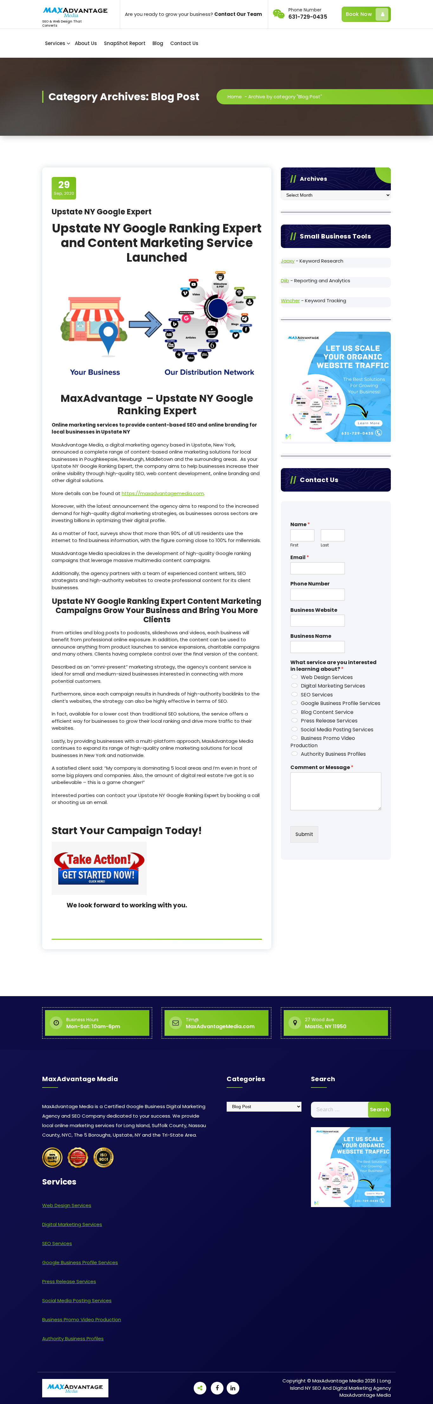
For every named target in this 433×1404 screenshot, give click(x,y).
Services (55, 43)
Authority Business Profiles (333, 754)
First (294, 545)
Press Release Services (329, 720)
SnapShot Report (124, 43)
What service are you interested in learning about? (333, 666)
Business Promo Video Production (322, 742)
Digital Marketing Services (333, 685)
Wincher (290, 300)
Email (299, 557)
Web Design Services (327, 677)
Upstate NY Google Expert (102, 211)
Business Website (313, 610)
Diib (285, 280)
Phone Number (310, 584)
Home (235, 96)
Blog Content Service (327, 712)
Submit (304, 834)
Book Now (359, 14)
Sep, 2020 (64, 187)
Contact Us (184, 43)
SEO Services (317, 694)
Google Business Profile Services (340, 703)
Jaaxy (287, 261)
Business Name (310, 636)
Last (325, 545)
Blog (157, 43)
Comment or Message (321, 767)
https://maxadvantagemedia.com (163, 493)
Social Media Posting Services (337, 729)
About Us (86, 43)
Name (300, 524)
